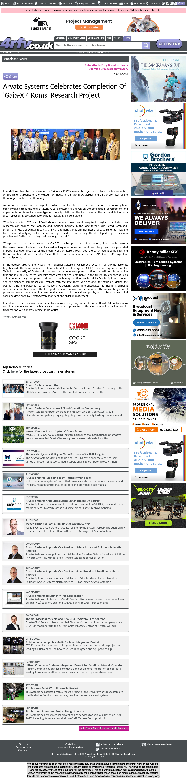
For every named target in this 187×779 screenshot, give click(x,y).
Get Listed (139, 3)
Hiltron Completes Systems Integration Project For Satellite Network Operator (74, 665)
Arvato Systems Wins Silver (43, 385)
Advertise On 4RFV (47, 3)
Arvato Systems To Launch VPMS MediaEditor (54, 596)
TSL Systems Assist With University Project (52, 688)
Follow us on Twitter (110, 749)
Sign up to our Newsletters (159, 744)
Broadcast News (25, 3)
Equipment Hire (109, 3)
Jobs (126, 3)
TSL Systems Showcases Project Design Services (55, 711)
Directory (60, 38)
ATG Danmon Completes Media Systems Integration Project (62, 642)
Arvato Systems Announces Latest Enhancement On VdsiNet (63, 501)
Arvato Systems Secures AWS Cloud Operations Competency (63, 408)
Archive (118, 38)
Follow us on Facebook (112, 744)
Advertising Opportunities (70, 747)
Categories (23, 750)
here (137, 10)
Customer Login (23, 747)
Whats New (70, 744)
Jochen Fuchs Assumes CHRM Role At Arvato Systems (58, 524)
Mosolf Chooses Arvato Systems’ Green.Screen (54, 431)
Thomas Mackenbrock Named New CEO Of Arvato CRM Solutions (66, 619)
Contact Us (154, 3)
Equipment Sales (87, 3)
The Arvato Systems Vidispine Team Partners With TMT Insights (65, 454)
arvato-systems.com (15, 317)
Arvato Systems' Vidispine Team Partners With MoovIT (60, 477)
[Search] (146, 45)
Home (8, 3)
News (127, 38)
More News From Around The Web (106, 728)
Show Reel (67, 3)
